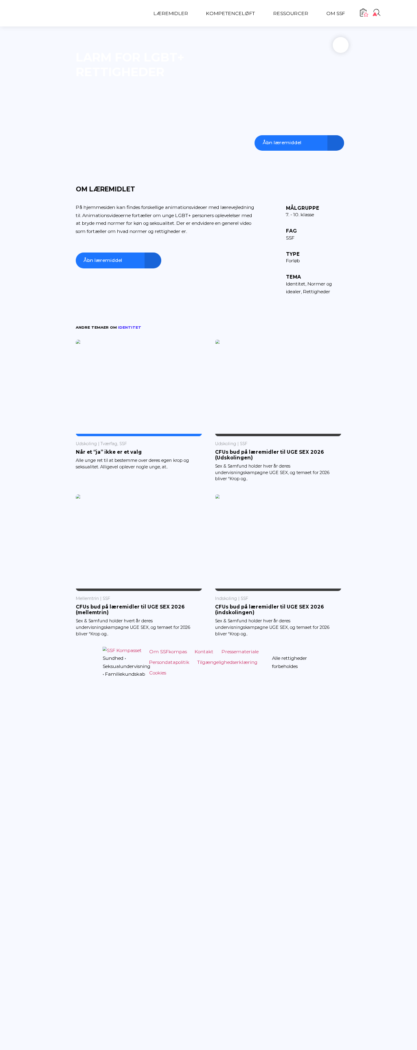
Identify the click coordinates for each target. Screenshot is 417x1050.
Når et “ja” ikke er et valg (109, 452)
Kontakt (204, 652)
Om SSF (335, 13)
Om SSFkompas (168, 652)
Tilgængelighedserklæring (227, 662)
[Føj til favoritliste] (341, 45)
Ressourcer (290, 13)
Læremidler (171, 13)
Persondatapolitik (169, 662)
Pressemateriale (240, 652)
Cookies (157, 673)
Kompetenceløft (230, 13)
